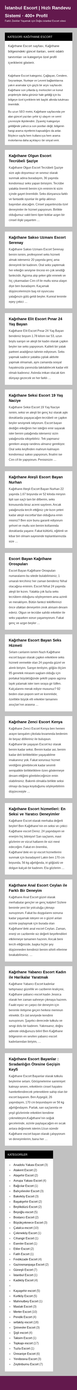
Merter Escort (22, 1311)
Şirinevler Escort (24, 1327)
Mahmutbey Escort (25, 1301)
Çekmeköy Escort (25, 1233)
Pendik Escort (22, 1317)
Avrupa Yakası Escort (27, 1180)
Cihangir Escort (23, 1238)
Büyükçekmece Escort (28, 1222)
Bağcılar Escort (23, 1185)
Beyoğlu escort (23, 1212)
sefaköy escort (23, 1322)
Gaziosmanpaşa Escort (28, 1264)
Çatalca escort (23, 1227)
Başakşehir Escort (25, 1201)
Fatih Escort (21, 1254)
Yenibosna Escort (25, 1359)
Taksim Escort (22, 1338)
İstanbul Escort (23, 1275)
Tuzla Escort (21, 1348)
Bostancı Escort (23, 1217)
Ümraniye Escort (24, 1353)
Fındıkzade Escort (25, 1259)
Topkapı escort (23, 1343)
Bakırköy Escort (23, 1196)
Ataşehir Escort (23, 1175)
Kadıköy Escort (23, 1280)
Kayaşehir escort (24, 1290)
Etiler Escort (21, 1248)
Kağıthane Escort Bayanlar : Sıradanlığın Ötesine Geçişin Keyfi (34, 1064)
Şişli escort (20, 1332)
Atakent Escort (23, 1170)
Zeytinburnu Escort (25, 1364)
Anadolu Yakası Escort (28, 1164)
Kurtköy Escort (23, 1296)
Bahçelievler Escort (26, 1191)
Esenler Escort (23, 1243)
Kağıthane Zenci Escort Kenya (35, 722)
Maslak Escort (22, 1306)
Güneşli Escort (23, 1269)
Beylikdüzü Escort (25, 1206)
